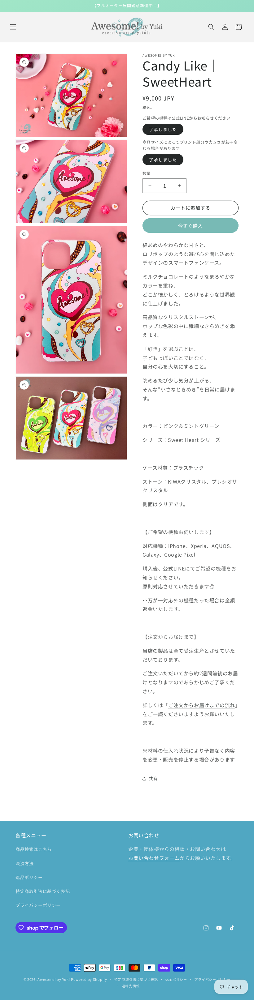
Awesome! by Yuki (53, 979)
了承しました (163, 129)
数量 (146, 173)
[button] (13, 27)
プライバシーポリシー (38, 905)
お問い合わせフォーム (154, 857)
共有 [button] (153, 778)
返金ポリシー (176, 979)
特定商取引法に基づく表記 (42, 891)
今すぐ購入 (190, 225)
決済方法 (24, 863)
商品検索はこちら (33, 849)
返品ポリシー (29, 877)
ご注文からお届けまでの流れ (201, 705)
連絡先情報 (131, 985)
